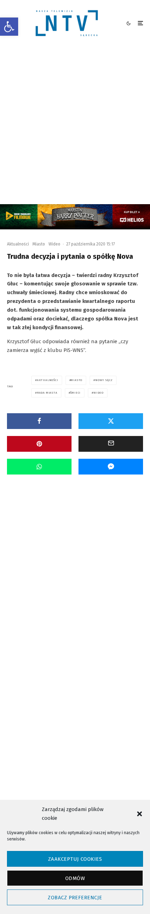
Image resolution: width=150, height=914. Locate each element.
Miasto (38, 244)
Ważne (72, 567)
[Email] (110, 444)
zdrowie (122, 732)
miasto (76, 380)
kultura (113, 719)
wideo (98, 392)
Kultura (39, 567)
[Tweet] (110, 421)
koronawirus (82, 719)
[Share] (39, 421)
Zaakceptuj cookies (75, 859)
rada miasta (47, 392)
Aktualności (18, 244)
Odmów (75, 878)
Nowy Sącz (104, 380)
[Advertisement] (75, 125)
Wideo (54, 244)
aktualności (47, 380)
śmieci (75, 392)
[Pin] (39, 444)
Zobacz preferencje (75, 897)
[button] (9, 27)
